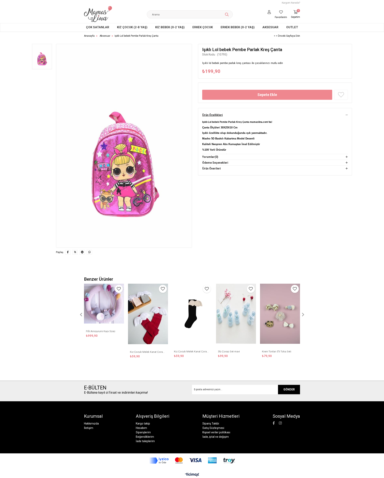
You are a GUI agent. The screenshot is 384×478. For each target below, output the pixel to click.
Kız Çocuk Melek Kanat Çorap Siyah (192, 351)
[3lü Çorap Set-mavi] (236, 315)
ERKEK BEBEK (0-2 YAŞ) (238, 27)
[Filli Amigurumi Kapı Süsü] (104, 305)
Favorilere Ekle (119, 289)
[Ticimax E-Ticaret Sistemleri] (192, 475)
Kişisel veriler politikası (216, 432)
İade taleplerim (145, 441)
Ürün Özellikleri (212, 115)
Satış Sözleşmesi (213, 428)
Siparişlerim (143, 432)
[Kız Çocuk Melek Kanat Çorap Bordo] (148, 315)
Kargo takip (143, 423)
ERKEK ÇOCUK (202, 27)
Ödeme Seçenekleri (215, 162)
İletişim (88, 428)
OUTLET (292, 27)
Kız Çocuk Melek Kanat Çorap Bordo (148, 351)
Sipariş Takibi (210, 423)
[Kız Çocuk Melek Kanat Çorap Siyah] (192, 315)
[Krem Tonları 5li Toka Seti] (280, 315)
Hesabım (141, 428)
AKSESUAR (270, 27)
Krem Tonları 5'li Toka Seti (276, 351)
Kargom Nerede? (291, 2)
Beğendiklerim (145, 436)
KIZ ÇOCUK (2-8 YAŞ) (132, 27)
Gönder (289, 389)
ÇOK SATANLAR (97, 27)
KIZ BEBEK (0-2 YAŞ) (170, 27)
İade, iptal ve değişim (215, 436)
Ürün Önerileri (211, 168)
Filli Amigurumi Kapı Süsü (100, 331)
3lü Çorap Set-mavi (229, 351)
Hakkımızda (91, 423)
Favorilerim (281, 17)
